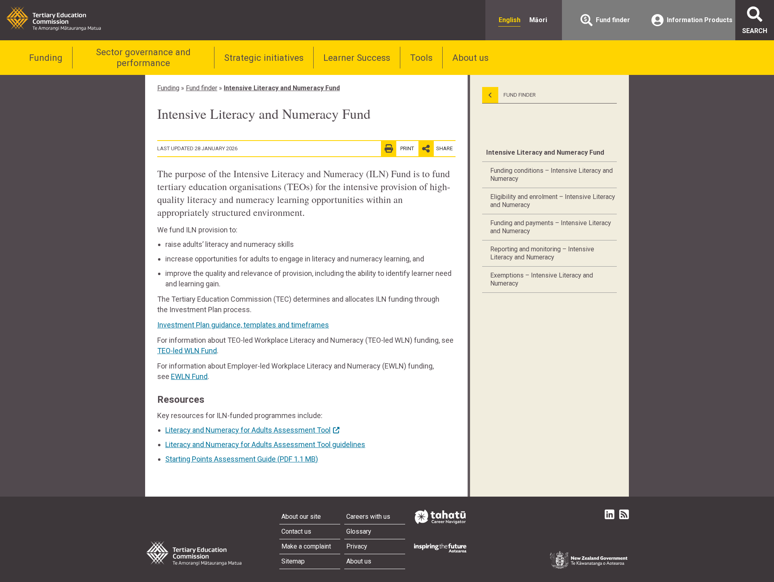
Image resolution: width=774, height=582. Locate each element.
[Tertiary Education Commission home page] (53, 18)
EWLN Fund (189, 376)
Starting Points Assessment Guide (241, 459)
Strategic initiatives (264, 57)
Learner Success (356, 57)
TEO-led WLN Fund (187, 350)
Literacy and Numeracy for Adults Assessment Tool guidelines (265, 444)
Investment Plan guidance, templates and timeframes (243, 325)
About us (470, 57)
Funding (45, 57)
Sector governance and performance (143, 57)
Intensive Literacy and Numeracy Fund (282, 88)
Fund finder (201, 88)
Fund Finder (519, 95)
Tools (421, 57)
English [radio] (509, 20)
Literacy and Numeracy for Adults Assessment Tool (248, 430)
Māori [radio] (538, 20)
